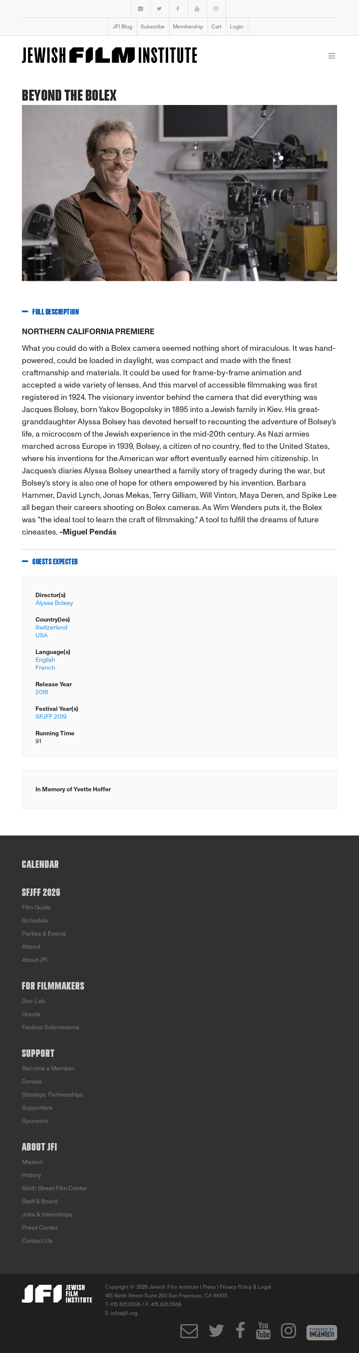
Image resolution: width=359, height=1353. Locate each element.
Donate (32, 1081)
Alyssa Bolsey (54, 603)
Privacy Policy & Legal (245, 1287)
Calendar (40, 865)
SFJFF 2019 (51, 716)
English (45, 660)
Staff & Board (40, 1201)
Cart (216, 27)
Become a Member (48, 1068)
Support (38, 1054)
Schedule (35, 920)
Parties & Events (44, 933)
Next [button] (324, 200)
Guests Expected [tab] (55, 562)
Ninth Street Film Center (54, 1188)
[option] (179, 200)
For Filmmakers (53, 986)
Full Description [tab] (55, 312)
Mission (32, 1162)
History (31, 1175)
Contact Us (37, 1241)
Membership (188, 27)
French (45, 667)
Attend (31, 947)
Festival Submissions (50, 1027)
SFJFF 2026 (41, 893)
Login (236, 27)
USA (41, 635)
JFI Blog (122, 27)
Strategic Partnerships (52, 1094)
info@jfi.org (124, 1313)
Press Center (40, 1227)
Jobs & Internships (47, 1214)
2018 (41, 692)
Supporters (37, 1108)
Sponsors (35, 1121)
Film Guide (36, 907)
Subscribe (153, 27)
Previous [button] (22, 200)
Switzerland (51, 627)
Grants (31, 1014)
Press (209, 1287)
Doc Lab (33, 1001)
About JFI (35, 960)
